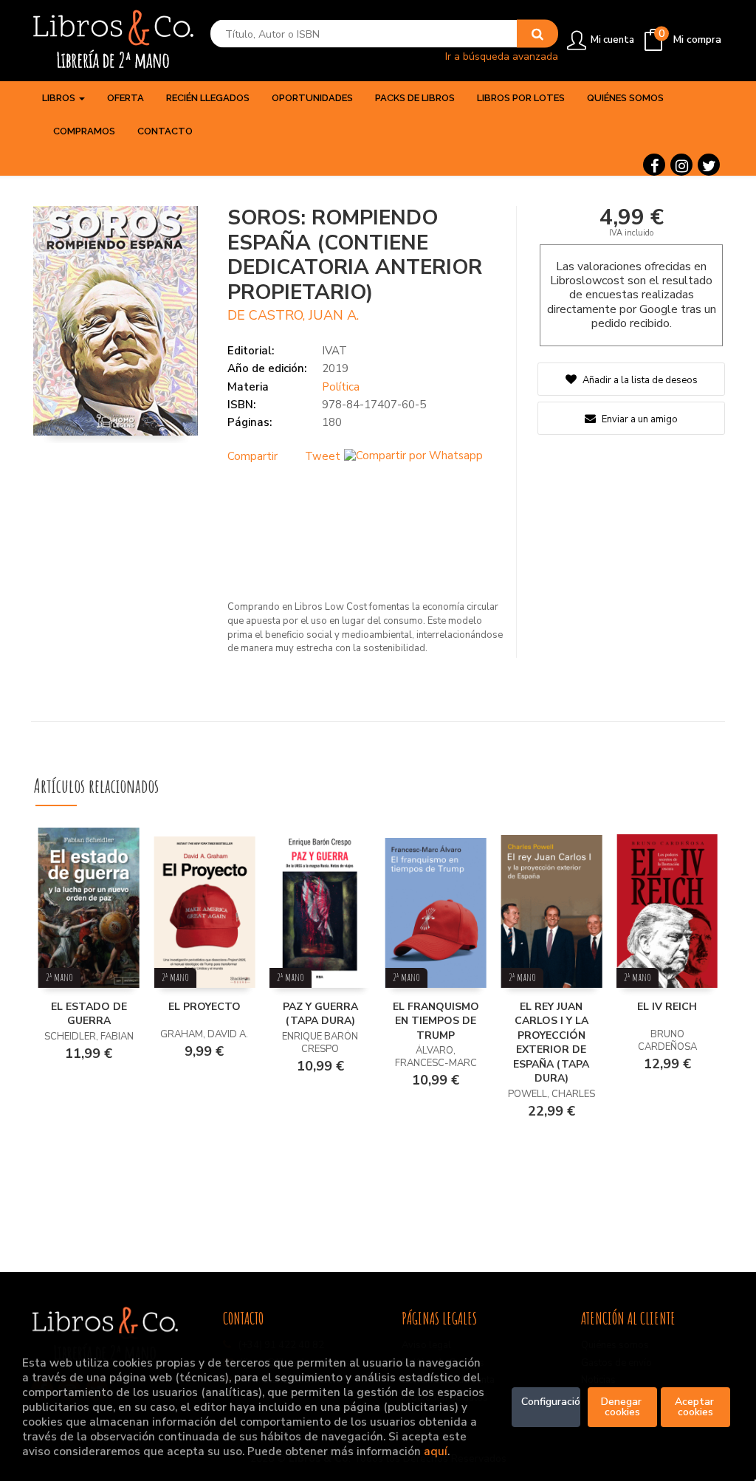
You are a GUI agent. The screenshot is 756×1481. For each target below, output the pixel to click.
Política (341, 386)
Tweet (322, 456)
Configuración (551, 1402)
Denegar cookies (623, 1407)
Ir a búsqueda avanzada (501, 55)
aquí (435, 1451)
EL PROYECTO (204, 1007)
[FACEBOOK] (654, 165)
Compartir (252, 456)
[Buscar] (537, 34)
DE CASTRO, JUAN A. (293, 315)
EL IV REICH (667, 1007)
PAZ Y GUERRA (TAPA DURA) (320, 1014)
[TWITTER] (709, 165)
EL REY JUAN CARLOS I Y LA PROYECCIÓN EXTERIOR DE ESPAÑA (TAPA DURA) (551, 1043)
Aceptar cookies (696, 1407)
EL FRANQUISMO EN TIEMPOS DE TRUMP (436, 1021)
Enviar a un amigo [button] (638, 419)
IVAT (334, 350)
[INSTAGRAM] (681, 165)
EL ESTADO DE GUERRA (89, 1014)
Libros (60, 97)
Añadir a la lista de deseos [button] (640, 380)
